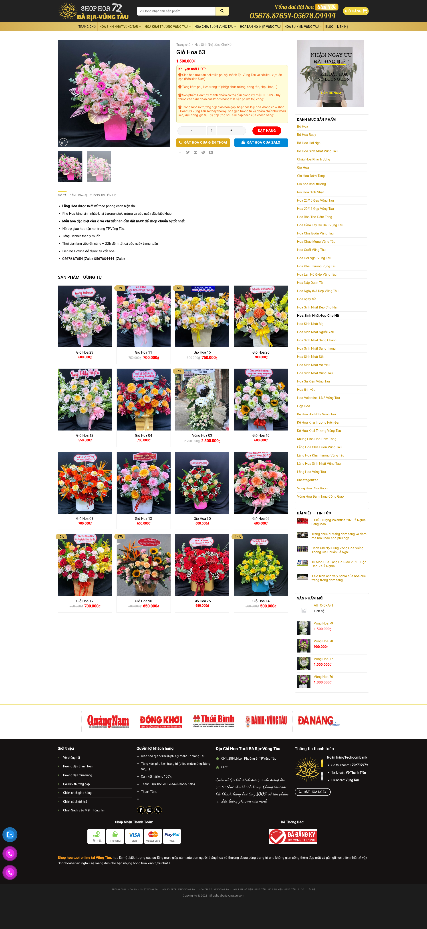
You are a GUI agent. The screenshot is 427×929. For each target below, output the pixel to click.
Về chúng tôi (71, 757)
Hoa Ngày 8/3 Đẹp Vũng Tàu (317, 291)
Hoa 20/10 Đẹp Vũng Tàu (315, 200)
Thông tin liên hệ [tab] (103, 195)
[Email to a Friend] (195, 152)
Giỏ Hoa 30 (202, 519)
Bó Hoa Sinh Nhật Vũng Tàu (317, 151)
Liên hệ (342, 26)
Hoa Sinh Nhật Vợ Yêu (313, 365)
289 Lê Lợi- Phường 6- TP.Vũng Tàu (252, 758)
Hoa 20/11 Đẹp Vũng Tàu (315, 209)
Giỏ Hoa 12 (84, 435)
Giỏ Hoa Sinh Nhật (310, 192)
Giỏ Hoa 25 (202, 601)
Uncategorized (307, 480)
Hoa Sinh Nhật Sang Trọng (316, 348)
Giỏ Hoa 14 (261, 601)
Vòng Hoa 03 (202, 435)
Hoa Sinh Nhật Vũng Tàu (118, 26)
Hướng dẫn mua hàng (77, 775)
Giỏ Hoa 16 (261, 435)
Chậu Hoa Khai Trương (313, 159)
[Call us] (158, 810)
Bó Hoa (302, 126)
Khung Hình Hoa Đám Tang (316, 439)
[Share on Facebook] (180, 152)
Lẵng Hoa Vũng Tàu (311, 472)
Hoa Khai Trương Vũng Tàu (166, 26)
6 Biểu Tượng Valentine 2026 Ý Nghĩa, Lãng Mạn (339, 522)
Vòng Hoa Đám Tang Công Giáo (320, 497)
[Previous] (66, 93)
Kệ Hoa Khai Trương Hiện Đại (318, 422)
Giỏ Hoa (303, 168)
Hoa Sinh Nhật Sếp (310, 357)
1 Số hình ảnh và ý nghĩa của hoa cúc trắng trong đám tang (339, 578)
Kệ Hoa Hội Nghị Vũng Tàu (316, 414)
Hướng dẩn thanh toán (78, 766)
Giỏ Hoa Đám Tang (311, 176)
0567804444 (104, 259)
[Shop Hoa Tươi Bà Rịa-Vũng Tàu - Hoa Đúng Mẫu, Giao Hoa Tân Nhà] (94, 11)
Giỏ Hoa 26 (261, 352)
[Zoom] (63, 142)
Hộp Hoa (303, 406)
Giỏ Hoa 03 (84, 519)
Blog (329, 26)
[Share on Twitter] (187, 152)
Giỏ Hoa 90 (143, 601)
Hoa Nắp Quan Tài (310, 283)
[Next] (162, 93)
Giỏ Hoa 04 (143, 435)
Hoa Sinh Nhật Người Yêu (315, 332)
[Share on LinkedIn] (211, 152)
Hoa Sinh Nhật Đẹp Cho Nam (318, 307)
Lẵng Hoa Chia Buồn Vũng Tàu (319, 447)
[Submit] (222, 11)
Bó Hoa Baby (306, 135)
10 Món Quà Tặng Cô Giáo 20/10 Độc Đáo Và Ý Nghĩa (339, 564)
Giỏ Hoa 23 (84, 352)
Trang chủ (87, 26)
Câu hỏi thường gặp (76, 784)
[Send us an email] (149, 810)
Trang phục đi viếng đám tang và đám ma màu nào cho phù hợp (339, 536)
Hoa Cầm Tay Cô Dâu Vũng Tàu (320, 225)
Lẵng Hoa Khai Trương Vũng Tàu (320, 455)
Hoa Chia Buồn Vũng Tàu (214, 26)
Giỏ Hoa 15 (202, 352)
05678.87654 (72, 259)
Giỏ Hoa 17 (84, 601)
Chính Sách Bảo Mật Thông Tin (84, 810)
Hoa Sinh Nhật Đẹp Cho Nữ (318, 316)
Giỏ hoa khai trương (311, 184)
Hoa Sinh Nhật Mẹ (310, 324)
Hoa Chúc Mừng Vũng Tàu (316, 242)
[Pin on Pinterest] (203, 152)
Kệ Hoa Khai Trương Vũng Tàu (319, 431)
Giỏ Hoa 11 (143, 352)
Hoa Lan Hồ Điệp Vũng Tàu (260, 26)
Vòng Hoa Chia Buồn (312, 488)
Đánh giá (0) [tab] (78, 195)
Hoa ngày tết (306, 299)
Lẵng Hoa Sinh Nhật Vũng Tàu (319, 464)
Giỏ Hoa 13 (143, 519)
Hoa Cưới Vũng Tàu (311, 250)
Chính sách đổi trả (75, 801)
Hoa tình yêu (306, 390)
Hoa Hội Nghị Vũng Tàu (314, 258)
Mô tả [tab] (62, 195)
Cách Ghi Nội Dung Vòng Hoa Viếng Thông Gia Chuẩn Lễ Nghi (337, 550)
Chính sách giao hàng (77, 793)
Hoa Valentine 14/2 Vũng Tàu (318, 398)
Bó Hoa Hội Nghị (309, 143)
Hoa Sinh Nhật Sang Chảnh (316, 340)
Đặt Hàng (267, 131)
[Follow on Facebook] (141, 810)
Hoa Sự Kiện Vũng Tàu (301, 26)
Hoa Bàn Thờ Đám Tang (314, 217)
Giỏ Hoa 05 (261, 519)
